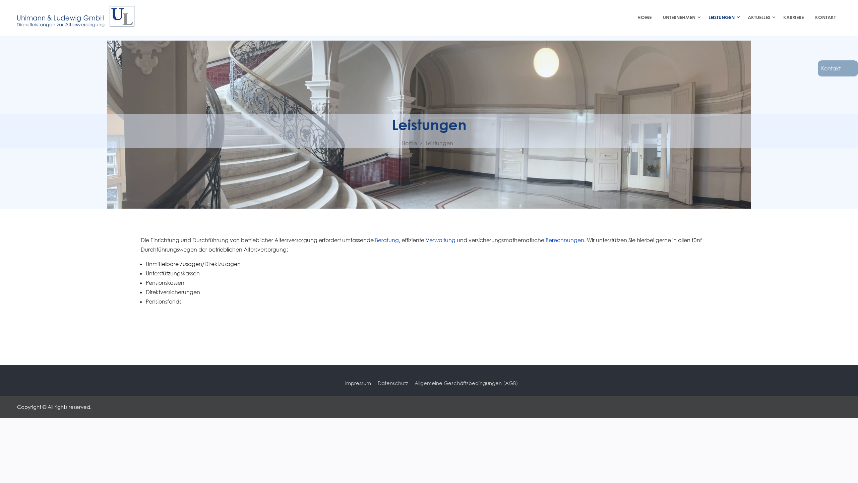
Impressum (358, 383)
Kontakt (831, 68)
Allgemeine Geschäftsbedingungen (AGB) (466, 383)
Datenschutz (393, 383)
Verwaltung (441, 240)
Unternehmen (679, 17)
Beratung (387, 240)
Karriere (793, 17)
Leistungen (722, 17)
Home (644, 17)
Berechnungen (565, 240)
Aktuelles (759, 17)
